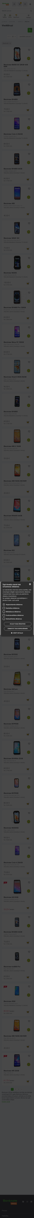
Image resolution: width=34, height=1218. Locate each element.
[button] (17, 633)
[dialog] (17, 609)
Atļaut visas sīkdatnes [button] (17, 624)
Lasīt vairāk (15, 600)
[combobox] (30, 584)
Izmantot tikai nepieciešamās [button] (18, 628)
